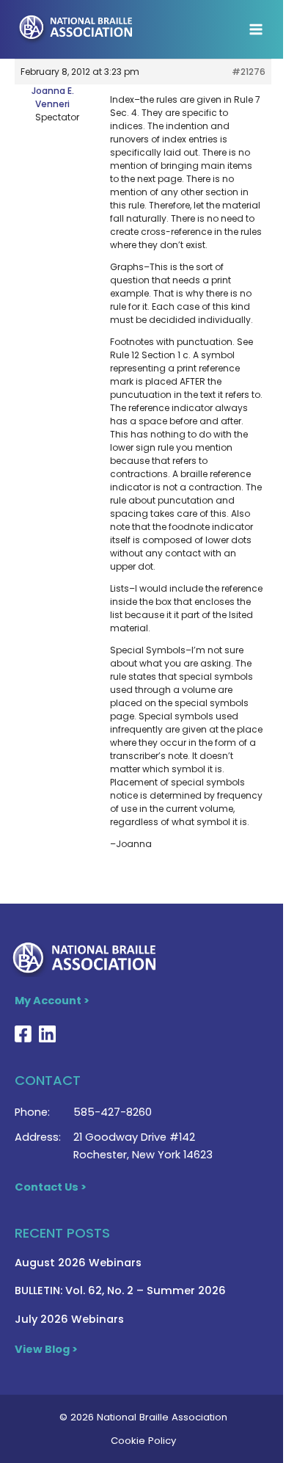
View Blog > (46, 1349)
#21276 (248, 71)
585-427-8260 (112, 1112)
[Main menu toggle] (256, 29)
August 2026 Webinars (78, 1262)
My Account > (52, 1000)
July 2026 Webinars (69, 1319)
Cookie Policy (143, 1441)
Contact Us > (51, 1187)
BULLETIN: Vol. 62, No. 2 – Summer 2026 (120, 1290)
